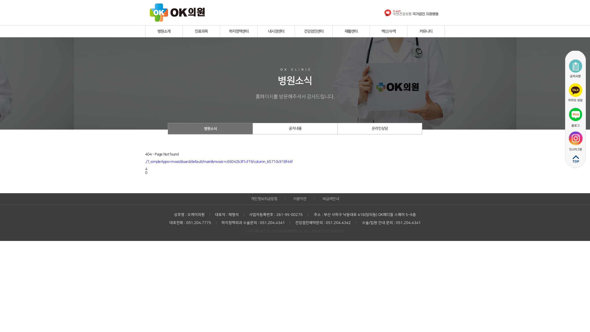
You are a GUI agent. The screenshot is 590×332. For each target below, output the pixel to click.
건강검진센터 (313, 31)
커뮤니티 (425, 31)
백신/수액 (388, 31)
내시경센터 (276, 31)
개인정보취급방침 (264, 199)
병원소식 (210, 129)
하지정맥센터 (238, 31)
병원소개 (163, 31)
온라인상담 (380, 128)
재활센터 (351, 31)
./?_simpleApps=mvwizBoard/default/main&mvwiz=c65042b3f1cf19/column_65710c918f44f (219, 162)
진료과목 (201, 31)
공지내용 (295, 128)
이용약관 (300, 199)
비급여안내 (331, 199)
